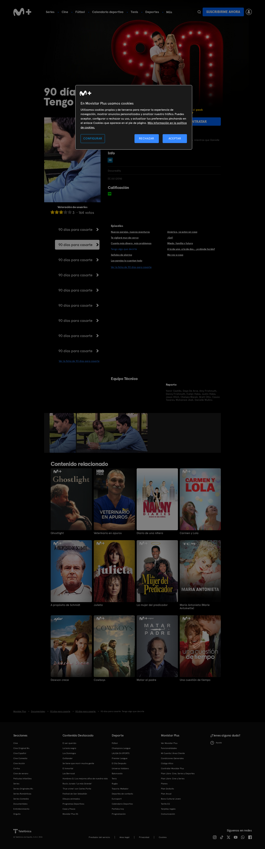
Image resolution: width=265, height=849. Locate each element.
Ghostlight (57, 533)
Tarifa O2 (165, 804)
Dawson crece (60, 680)
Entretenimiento (21, 809)
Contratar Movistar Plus (172, 768)
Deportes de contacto (122, 793)
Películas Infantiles (22, 778)
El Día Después (119, 763)
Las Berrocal (69, 773)
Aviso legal (124, 837)
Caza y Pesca (69, 809)
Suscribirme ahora (223, 12)
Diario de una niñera (150, 533)
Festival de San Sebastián (75, 793)
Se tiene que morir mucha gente (78, 763)
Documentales (20, 804)
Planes (164, 783)
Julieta (98, 605)
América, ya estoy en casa (182, 231)
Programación (119, 814)
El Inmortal (68, 768)
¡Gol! (170, 237)
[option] (63, 433)
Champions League (121, 748)
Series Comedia (21, 799)
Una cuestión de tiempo (195, 680)
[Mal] (57, 212)
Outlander (68, 758)
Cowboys (99, 680)
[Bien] (65, 212)
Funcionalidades (169, 748)
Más (169, 12)
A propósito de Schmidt (65, 605)
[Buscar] (199, 12)
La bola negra (69, 748)
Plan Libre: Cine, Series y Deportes (178, 773)
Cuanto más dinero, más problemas (131, 243)
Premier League (119, 758)
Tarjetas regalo (168, 809)
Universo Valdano (120, 768)
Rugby (115, 783)
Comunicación (168, 814)
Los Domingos (69, 753)
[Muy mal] (52, 212)
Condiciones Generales (172, 758)
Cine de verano (20, 773)
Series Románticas (22, 793)
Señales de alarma (121, 254)
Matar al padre (146, 680)
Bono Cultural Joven (171, 799)
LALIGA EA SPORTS (120, 753)
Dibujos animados (71, 799)
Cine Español (19, 753)
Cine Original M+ (21, 748)
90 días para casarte (75, 229)
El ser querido (69, 743)
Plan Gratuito (167, 788)
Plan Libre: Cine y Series (172, 778)
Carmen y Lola (189, 533)
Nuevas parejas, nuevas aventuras (130, 231)
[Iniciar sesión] (249, 12)
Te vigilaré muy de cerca (124, 237)
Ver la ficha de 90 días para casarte (79, 361)
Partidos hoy (118, 809)
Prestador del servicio (99, 837)
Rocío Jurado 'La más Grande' (77, 783)
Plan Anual (166, 793)
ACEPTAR (175, 138)
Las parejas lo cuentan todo (126, 260)
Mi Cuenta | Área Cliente (173, 753)
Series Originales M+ (23, 788)
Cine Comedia (20, 758)
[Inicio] (22, 12)
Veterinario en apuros (108, 533)
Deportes (152, 12)
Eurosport (117, 799)
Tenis (134, 12)
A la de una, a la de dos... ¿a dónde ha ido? (191, 249)
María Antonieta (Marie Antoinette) (195, 606)
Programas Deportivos (73, 804)
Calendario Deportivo (122, 804)
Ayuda (219, 742)
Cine (65, 12)
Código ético (167, 763)
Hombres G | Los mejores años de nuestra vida (85, 778)
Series (50, 12)
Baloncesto (117, 773)
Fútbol (80, 12)
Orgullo (17, 814)
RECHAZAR (146, 138)
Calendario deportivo (107, 12)
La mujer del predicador (152, 605)
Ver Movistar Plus (169, 743)
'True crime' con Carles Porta (77, 788)
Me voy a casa (175, 254)
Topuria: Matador (120, 788)
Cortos (16, 768)
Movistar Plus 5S (70, 814)
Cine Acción (19, 763)
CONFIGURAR (92, 138)
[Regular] (61, 212)
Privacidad (144, 837)
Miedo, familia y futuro (180, 243)
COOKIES (163, 837)
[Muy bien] (70, 212)
